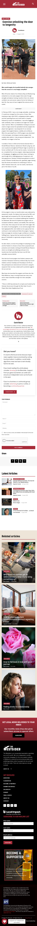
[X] (18, 341)
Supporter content (19, 479)
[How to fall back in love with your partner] (18, 647)
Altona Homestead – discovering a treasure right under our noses (27, 304)
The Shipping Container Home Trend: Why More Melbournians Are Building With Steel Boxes (24, 492)
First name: (6, 821)
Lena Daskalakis (16, 512)
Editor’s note (16, 501)
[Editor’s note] (7, 502)
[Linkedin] (20, 461)
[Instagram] (11, 805)
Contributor (21, 30)
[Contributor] (14, 30)
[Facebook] (12, 461)
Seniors (4, 296)
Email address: (7, 835)
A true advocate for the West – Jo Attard (23, 510)
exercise (30, 294)
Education (6, 613)
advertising (13, 384)
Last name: (6, 828)
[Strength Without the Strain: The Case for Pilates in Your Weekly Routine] (7, 481)
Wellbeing (5, 19)
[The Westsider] (18, 4)
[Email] (24, 461)
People (15, 509)
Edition (15, 499)
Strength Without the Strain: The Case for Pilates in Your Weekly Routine (23, 481)
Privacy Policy (28, 918)
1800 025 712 (7, 913)
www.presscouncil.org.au (9, 911)
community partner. (18, 386)
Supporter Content (17, 484)
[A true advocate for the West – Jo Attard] (7, 511)
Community (24, 294)
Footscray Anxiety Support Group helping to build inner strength (9, 304)
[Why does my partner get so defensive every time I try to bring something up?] (18, 562)
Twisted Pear (32, 921)
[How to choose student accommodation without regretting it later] (18, 605)
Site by (27, 921)
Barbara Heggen (16, 502)
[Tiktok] (15, 805)
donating (12, 370)
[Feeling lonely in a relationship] (18, 690)
